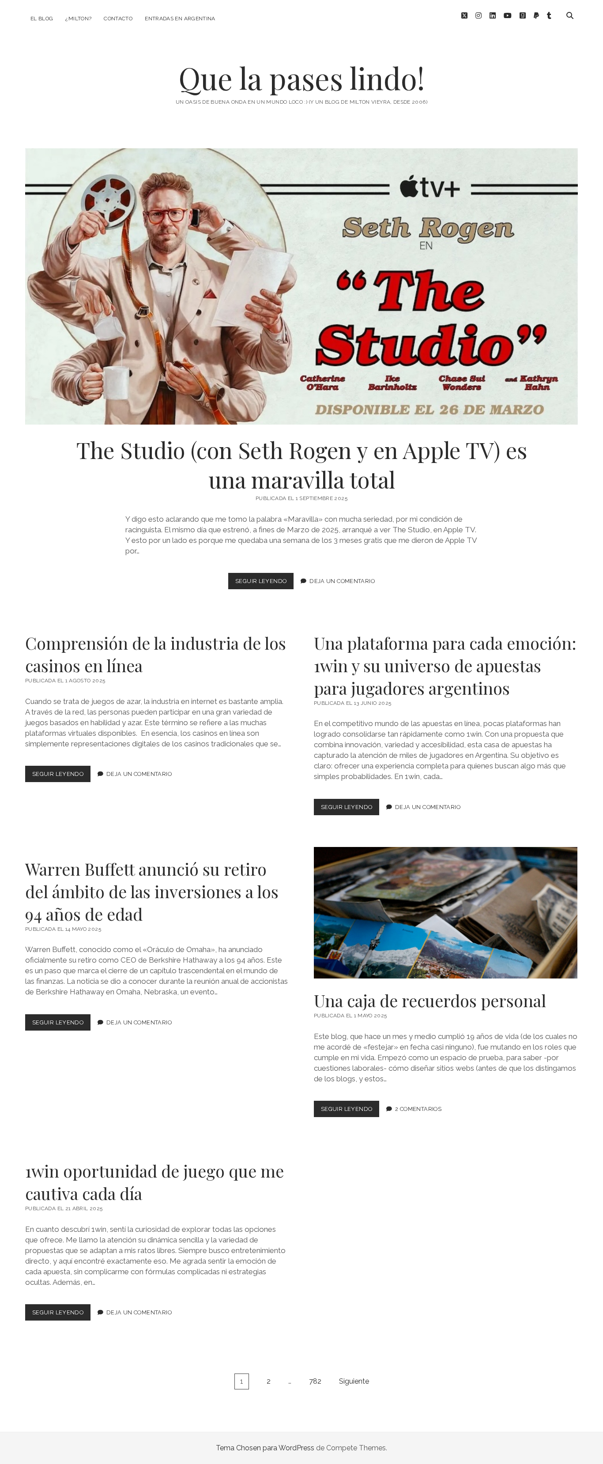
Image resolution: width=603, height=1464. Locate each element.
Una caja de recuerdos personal (445, 913)
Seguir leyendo (264, 583)
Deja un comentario (342, 581)
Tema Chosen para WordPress (265, 1448)
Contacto (118, 18)
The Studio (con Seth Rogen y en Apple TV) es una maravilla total (301, 286)
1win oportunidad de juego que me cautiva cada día (154, 1181)
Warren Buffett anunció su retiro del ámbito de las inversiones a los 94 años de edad (152, 891)
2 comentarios (418, 1109)
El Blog (41, 18)
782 (315, 1381)
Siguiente (354, 1381)
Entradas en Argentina (180, 18)
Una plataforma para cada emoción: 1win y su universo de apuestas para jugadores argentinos (445, 665)
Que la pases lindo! (301, 78)
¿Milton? (78, 18)
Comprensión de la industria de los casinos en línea (155, 654)
